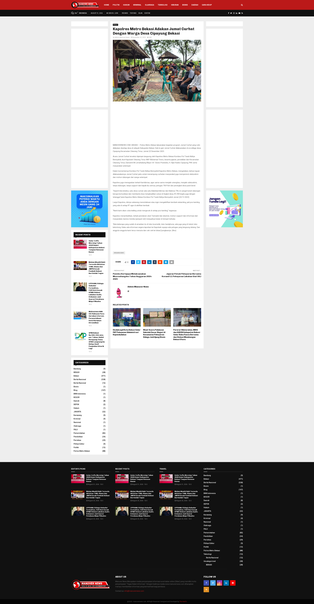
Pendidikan (78, 437)
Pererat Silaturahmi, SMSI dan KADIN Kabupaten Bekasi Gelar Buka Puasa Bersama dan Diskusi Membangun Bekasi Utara (186, 335)
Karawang (78, 415)
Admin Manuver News (122, 37)
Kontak (147, 13)
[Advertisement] (157, 124)
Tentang (133, 13)
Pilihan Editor (79, 444)
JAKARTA (77, 412)
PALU (76, 430)
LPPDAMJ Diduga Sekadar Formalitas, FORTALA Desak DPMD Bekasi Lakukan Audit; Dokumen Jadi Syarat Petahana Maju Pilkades (96, 292)
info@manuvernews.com (134, 591)
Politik (116, 5)
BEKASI (76, 372)
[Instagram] (219, 583)
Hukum (126, 5)
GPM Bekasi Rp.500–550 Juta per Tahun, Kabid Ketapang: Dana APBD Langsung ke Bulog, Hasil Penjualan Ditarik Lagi (97, 341)
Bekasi (115, 24)
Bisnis (185, 5)
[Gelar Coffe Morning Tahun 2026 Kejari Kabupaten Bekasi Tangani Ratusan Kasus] (80, 244)
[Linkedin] (226, 583)
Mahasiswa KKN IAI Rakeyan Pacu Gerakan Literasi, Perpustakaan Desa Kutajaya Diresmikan (96, 317)
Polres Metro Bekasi (82, 451)
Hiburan (175, 5)
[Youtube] (233, 583)
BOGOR (76, 397)
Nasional (77, 422)
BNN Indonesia (80, 394)
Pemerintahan (79, 433)
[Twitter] (213, 583)
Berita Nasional (80, 379)
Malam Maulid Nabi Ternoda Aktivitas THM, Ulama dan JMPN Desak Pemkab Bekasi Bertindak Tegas (97, 267)
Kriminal (137, 5)
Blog (75, 390)
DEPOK (76, 404)
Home (106, 5)
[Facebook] (206, 583)
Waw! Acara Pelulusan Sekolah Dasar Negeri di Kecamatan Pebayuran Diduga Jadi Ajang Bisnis (154, 333)
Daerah (194, 5)
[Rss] (206, 589)
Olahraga (149, 5)
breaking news (119, 253)
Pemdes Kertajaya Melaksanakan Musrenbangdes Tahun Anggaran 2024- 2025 (132, 276)
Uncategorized (210, 561)
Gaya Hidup (207, 5)
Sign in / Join (113, 13)
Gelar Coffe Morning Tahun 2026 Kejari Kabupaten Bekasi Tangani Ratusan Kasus (97, 246)
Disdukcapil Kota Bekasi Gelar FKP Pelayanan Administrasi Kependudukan (126, 332)
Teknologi (162, 5)
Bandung (77, 369)
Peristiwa (77, 440)
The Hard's (183, 601)
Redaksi (125, 13)
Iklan (140, 13)
